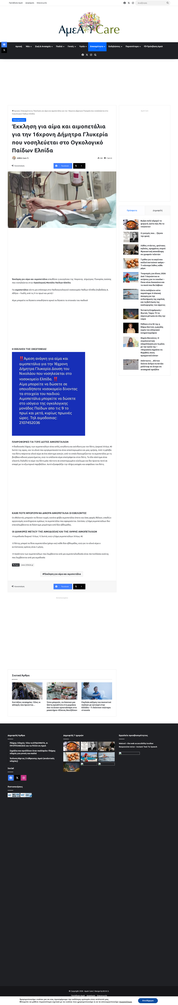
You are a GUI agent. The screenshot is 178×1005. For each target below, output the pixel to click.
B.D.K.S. (106, 991)
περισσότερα (125, 1002)
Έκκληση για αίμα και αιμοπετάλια (62, 574)
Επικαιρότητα (96, 46)
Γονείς (71, 46)
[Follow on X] (28, 158)
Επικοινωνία (42, 3)
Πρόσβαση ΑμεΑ (16, 3)
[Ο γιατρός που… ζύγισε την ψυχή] (131, 237)
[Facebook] (4, 44)
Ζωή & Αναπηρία (43, 46)
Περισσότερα (132, 46)
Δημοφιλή (157, 210)
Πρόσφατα (132, 210)
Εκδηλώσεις (114, 46)
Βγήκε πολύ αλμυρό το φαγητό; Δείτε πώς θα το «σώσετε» (152, 224)
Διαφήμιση (29, 3)
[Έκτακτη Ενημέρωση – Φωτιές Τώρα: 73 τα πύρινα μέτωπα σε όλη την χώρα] (131, 314)
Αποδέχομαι (148, 1000)
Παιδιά (59, 46)
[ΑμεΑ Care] (89, 24)
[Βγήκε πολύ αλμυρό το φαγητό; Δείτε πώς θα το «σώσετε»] (131, 224)
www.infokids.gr (27, 565)
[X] (4, 50)
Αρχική (18, 46)
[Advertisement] (89, 81)
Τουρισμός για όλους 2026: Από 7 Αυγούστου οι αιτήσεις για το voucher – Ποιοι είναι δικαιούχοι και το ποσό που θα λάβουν (153, 279)
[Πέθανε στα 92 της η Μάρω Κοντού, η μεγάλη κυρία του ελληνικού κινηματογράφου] (131, 328)
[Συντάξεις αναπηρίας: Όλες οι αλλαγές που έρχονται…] (27, 691)
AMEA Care (22, 158)
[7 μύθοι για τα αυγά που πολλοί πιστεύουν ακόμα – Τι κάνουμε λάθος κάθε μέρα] (131, 263)
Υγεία (82, 46)
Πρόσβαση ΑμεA (155, 46)
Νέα (28, 46)
